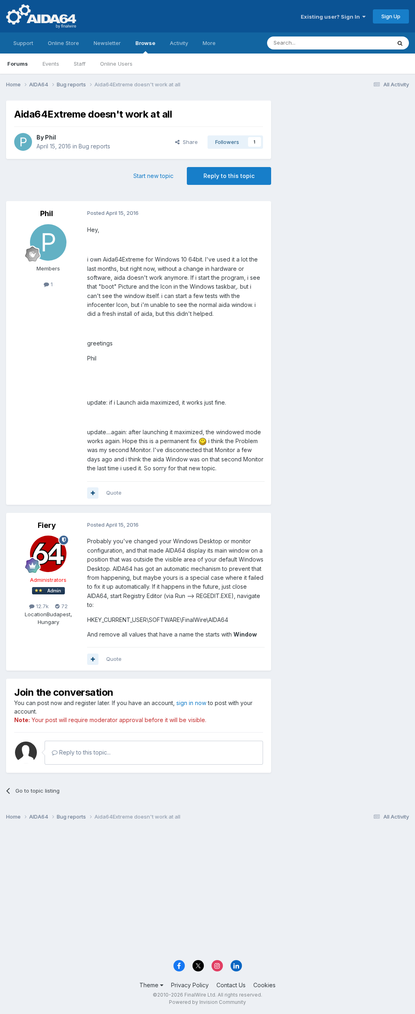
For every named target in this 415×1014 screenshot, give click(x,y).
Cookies (264, 985)
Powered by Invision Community (207, 1002)
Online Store (63, 43)
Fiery (47, 525)
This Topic (367, 43)
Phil (50, 137)
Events (51, 63)
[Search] (400, 42)
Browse (145, 43)
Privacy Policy (190, 985)
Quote (114, 492)
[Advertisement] (344, 155)
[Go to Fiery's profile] (48, 554)
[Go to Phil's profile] (23, 142)
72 (64, 606)
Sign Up (390, 16)
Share (189, 142)
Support (23, 43)
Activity (179, 43)
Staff (80, 63)
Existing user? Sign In (331, 16)
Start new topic (153, 175)
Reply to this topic (229, 175)
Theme (149, 985)
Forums (17, 63)
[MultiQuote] (92, 493)
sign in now (191, 702)
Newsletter (107, 43)
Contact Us (231, 985)
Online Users (116, 63)
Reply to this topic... (84, 752)
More (209, 43)
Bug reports (94, 146)
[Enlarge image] (203, 440)
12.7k (41, 606)
